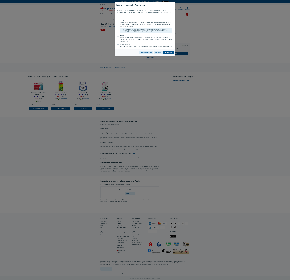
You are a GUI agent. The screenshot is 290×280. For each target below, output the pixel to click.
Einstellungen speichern (146, 52)
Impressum (145, 17)
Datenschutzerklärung (135, 17)
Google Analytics (150, 29)
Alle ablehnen (158, 52)
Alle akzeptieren (168, 52)
